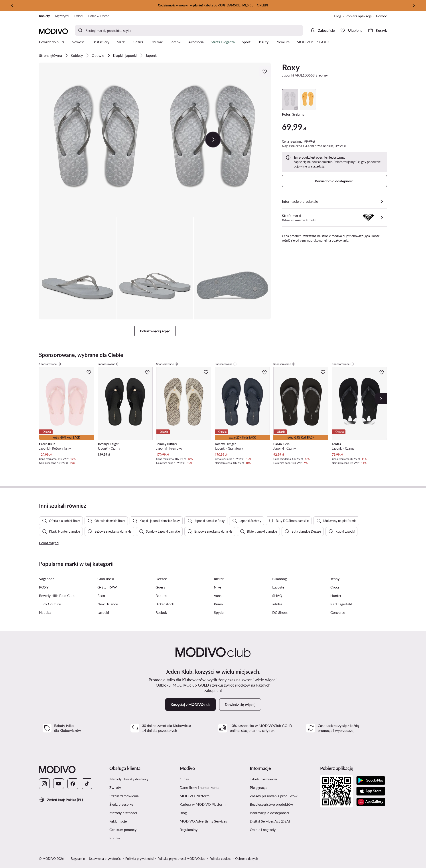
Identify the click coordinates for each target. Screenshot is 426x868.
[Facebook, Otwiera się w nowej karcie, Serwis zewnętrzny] (72, 783)
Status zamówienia (142, 795)
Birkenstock (165, 604)
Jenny (334, 579)
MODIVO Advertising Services (213, 821)
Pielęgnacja (280, 787)
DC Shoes (280, 612)
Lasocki (103, 612)
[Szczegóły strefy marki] (381, 217)
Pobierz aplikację (360, 16)
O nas (205, 779)
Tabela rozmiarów (283, 779)
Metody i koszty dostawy (142, 779)
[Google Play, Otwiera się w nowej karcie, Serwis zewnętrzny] (370, 780)
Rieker (219, 579)
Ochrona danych (246, 858)
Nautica (45, 612)
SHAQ (277, 595)
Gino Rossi (105, 579)
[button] (97, 140)
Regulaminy (210, 829)
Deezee (161, 579)
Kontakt (136, 838)
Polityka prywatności (139, 858)
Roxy (291, 67)
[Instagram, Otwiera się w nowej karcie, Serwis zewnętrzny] (44, 783)
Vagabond (47, 579)
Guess (160, 587)
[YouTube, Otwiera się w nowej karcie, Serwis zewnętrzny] (58, 783)
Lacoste (278, 587)
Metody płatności (142, 812)
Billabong (279, 579)
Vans (217, 595)
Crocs (334, 587)
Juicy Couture (50, 604)
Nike (217, 587)
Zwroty (136, 787)
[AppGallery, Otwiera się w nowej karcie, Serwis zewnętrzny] (370, 801)
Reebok (161, 612)
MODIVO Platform (213, 795)
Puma (218, 604)
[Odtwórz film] (213, 140)
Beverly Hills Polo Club (57, 595)
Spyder (219, 612)
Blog (339, 16)
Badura (161, 595)
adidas (277, 604)
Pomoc (381, 16)
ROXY (44, 587)
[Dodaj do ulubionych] (265, 71)
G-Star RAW (107, 587)
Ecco (101, 595)
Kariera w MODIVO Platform (213, 804)
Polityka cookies (220, 858)
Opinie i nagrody (283, 829)
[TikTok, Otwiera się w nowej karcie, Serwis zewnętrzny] (87, 783)
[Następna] (413, 5)
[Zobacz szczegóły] (381, 201)
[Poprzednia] (12, 5)
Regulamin (78, 858)
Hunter (335, 595)
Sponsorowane (48, 364)
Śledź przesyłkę (142, 804)
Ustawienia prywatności (105, 858)
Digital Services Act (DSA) (283, 821)
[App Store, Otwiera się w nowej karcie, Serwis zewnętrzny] (370, 791)
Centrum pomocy (142, 829)
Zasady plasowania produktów (283, 795)
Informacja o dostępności (283, 812)
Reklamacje (139, 821)
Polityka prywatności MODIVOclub (181, 858)
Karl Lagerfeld (341, 604)
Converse (337, 612)
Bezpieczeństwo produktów (283, 804)
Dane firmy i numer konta (213, 787)
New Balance (107, 604)
